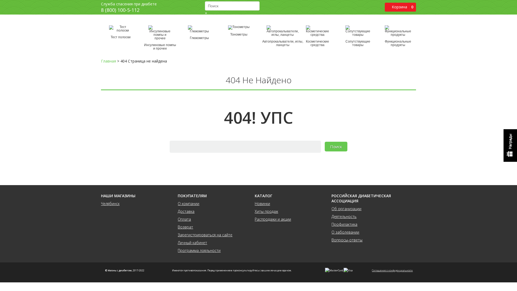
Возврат (185, 227)
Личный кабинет (192, 242)
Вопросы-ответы (346, 239)
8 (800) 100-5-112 (120, 10)
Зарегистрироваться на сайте (205, 234)
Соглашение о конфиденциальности (392, 270)
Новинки (262, 203)
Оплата (184, 219)
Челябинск (110, 203)
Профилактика (344, 224)
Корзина (399, 6)
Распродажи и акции (273, 219)
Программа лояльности (199, 250)
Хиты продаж (266, 211)
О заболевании (345, 232)
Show (510, 145)
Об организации (346, 208)
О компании (188, 203)
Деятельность (344, 216)
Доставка (186, 211)
